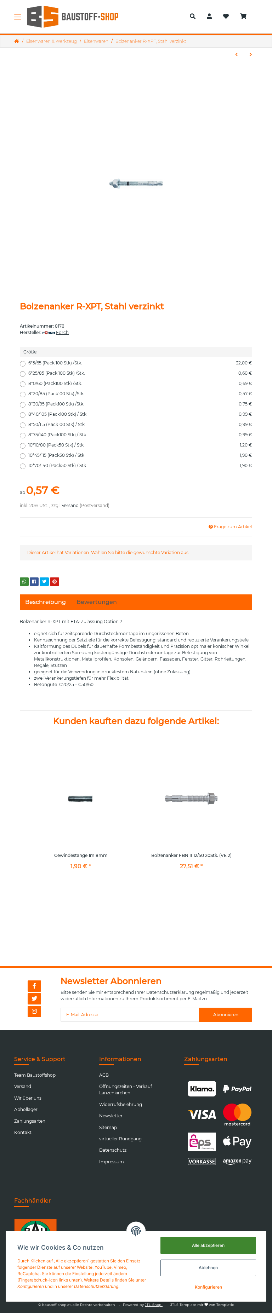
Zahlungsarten (29, 1121)
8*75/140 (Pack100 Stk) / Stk (140, 434)
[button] (192, 17)
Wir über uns (27, 1098)
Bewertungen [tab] (96, 602)
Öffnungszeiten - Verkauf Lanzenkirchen (125, 1089)
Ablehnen (208, 1267)
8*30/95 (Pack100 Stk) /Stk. (140, 404)
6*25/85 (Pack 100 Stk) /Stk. (140, 373)
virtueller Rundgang (120, 1138)
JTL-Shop (154, 1305)
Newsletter (111, 1115)
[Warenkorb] (246, 17)
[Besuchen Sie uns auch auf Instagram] (34, 1011)
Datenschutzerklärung (170, 992)
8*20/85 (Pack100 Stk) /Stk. (140, 393)
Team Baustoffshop (35, 1075)
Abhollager (26, 1109)
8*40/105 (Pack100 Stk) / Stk (140, 414)
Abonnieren (225, 1014)
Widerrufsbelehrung (120, 1104)
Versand (70, 505)
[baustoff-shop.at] (78, 16)
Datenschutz (112, 1150)
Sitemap (108, 1127)
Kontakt (23, 1132)
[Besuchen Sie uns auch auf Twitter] (34, 998)
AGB (104, 1075)
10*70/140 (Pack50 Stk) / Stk (140, 465)
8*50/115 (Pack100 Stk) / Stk (140, 424)
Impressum (111, 1161)
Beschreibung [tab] (45, 602)
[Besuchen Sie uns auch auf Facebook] (34, 986)
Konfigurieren (208, 1287)
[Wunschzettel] (225, 17)
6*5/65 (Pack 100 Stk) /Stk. (140, 362)
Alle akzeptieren (208, 1245)
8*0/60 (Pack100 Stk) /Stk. (140, 383)
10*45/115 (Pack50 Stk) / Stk (140, 455)
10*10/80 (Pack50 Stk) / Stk (140, 445)
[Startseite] (16, 41)
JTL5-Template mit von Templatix (202, 1305)
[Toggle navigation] (17, 16)
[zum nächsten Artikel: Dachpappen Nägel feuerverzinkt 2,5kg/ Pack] (251, 54)
